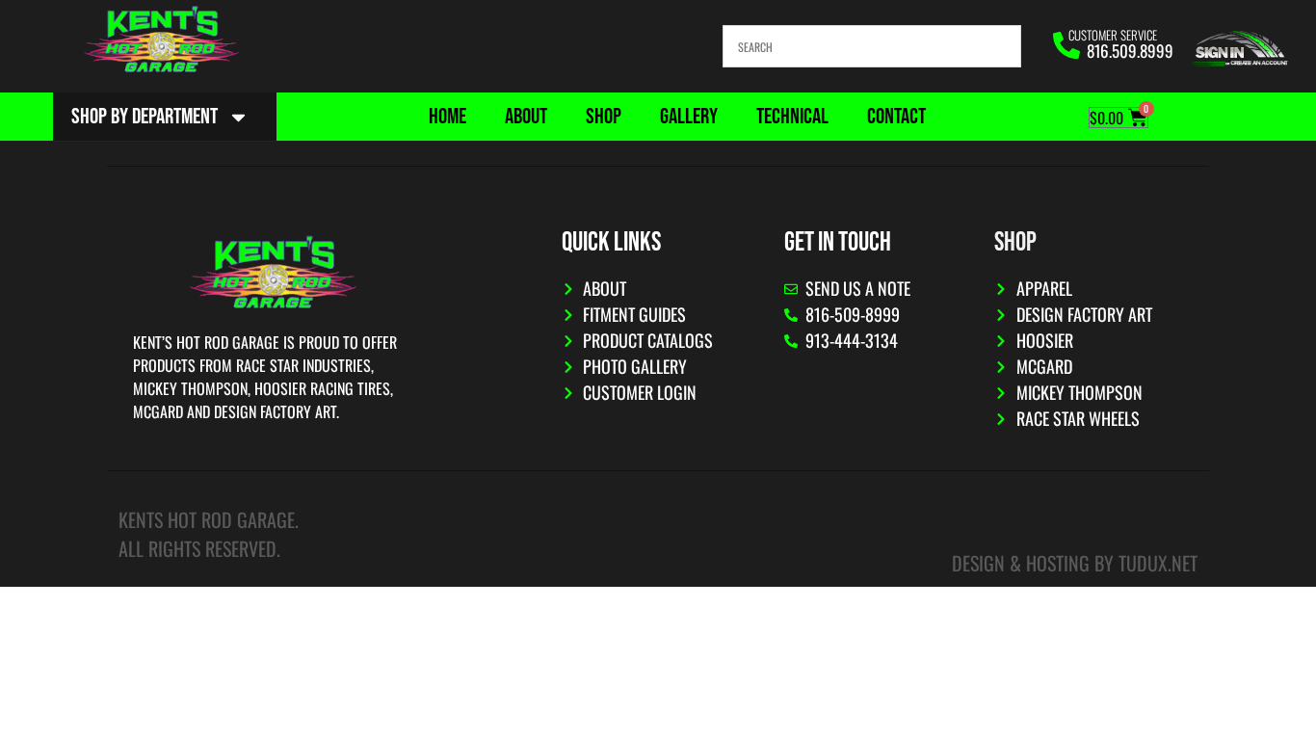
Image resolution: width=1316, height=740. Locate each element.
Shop (603, 116)
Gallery (689, 116)
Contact (896, 116)
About (526, 116)
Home (447, 116)
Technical (792, 116)
